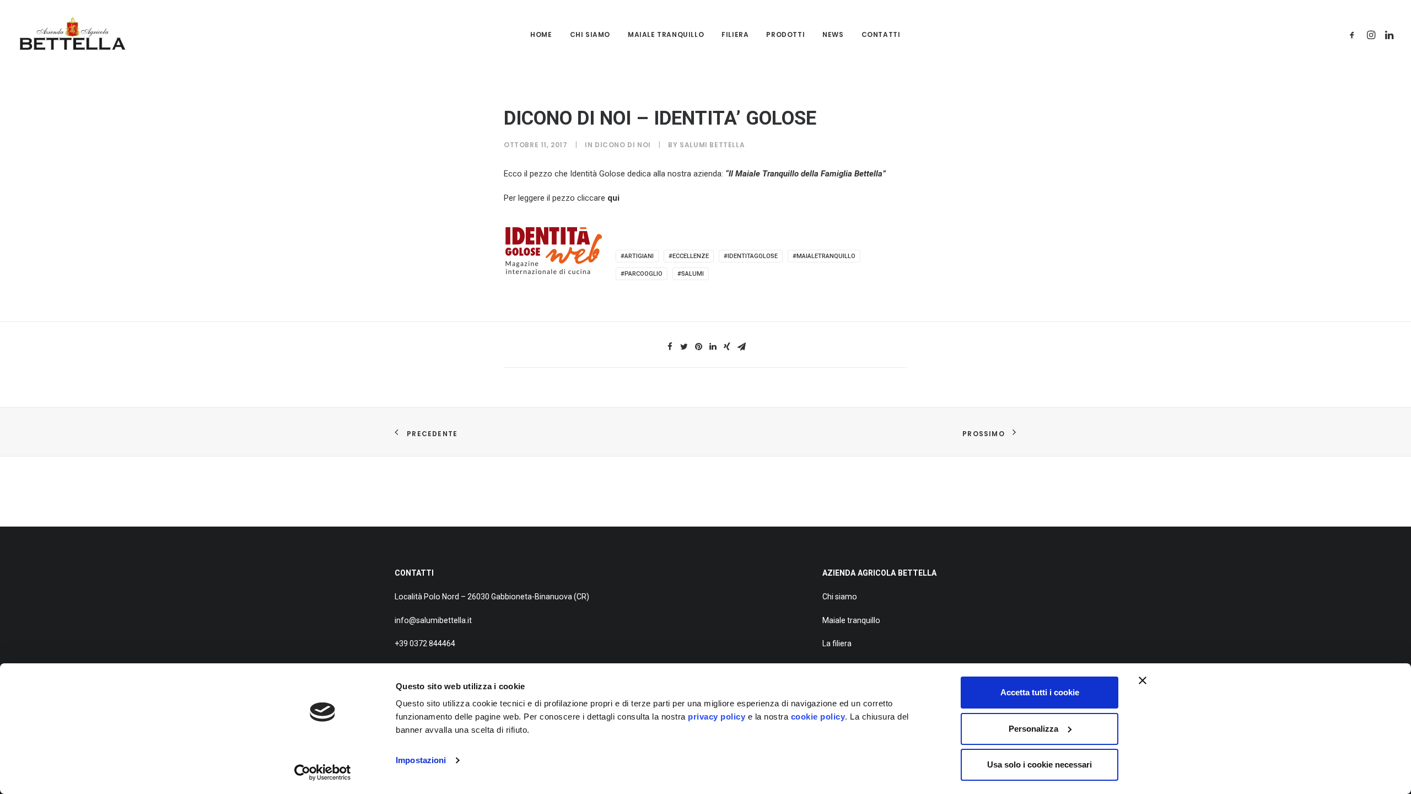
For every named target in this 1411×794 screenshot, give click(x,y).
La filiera (837, 643)
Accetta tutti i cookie (1039, 692)
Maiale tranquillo (851, 620)
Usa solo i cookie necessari (1039, 764)
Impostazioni (421, 760)
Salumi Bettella (712, 144)
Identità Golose (597, 174)
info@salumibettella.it (433, 620)
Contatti (881, 34)
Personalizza (1033, 728)
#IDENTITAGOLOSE (751, 256)
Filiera (734, 34)
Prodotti (785, 34)
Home (541, 34)
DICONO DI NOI (623, 144)
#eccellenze (689, 256)
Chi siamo (590, 34)
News (832, 34)
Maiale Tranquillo (666, 34)
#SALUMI (690, 273)
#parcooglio (642, 273)
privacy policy (716, 716)
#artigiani (637, 256)
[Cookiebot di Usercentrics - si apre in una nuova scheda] (322, 772)
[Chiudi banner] (1142, 680)
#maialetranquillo (824, 256)
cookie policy (818, 716)
